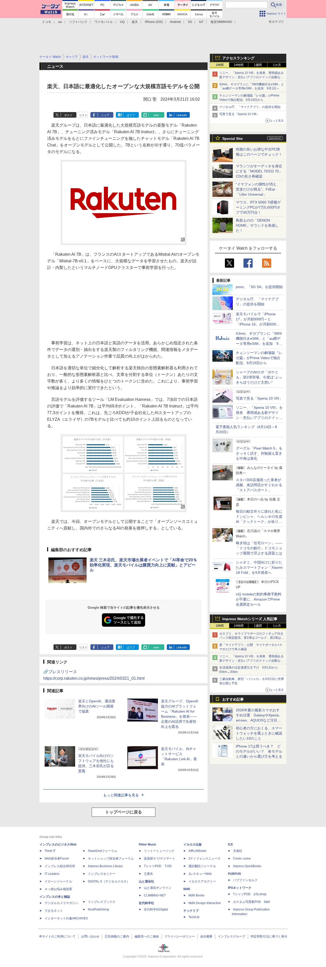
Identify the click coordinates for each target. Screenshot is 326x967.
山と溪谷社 (146, 881)
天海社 (237, 851)
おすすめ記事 (233, 699)
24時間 (238, 65)
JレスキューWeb (200, 874)
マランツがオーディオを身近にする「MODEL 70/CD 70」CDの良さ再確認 (259, 171)
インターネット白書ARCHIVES (66, 918)
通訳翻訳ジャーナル (202, 866)
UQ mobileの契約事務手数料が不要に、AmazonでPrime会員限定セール (258, 599)
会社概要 (206, 936)
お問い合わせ (90, 936)
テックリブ (191, 910)
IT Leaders (52, 874)
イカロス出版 (192, 844)
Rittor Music (147, 844)
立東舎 (148, 874)
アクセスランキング (238, 58)
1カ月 (277, 65)
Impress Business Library (105, 866)
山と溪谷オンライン (157, 888)
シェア (105, 115)
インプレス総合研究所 (60, 866)
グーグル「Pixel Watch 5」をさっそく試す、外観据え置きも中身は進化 (259, 453)
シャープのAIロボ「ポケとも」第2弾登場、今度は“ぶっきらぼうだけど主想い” (259, 377)
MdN (186, 889)
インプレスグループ (231, 936)
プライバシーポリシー (179, 936)
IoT (201, 22)
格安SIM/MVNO (221, 22)
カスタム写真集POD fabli (251, 902)
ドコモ (46, 22)
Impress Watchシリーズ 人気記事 (249, 619)
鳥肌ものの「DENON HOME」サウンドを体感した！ (257, 225)
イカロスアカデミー (202, 881)
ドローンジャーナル (58, 881)
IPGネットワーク (239, 888)
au (60, 22)
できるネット (54, 910)
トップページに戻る (123, 812)
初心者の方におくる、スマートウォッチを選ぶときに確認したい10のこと (259, 733)
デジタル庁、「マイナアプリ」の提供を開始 (249, 107)
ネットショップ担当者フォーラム (111, 858)
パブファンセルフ (245, 880)
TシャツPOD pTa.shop (249, 894)
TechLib (193, 917)
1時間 (220, 65)
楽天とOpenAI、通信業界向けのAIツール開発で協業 (96, 706)
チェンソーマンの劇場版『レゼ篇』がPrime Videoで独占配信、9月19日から (259, 358)
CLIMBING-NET (155, 895)
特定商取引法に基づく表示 (269, 936)
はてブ (131, 115)
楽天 (135, 22)
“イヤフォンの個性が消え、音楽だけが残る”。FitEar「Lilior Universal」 (258, 189)
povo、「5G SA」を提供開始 (259, 287)
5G (190, 22)
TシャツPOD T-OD (158, 866)
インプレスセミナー (101, 874)
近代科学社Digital (156, 909)
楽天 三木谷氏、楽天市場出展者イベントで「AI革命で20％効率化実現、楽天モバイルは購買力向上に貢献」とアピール (143, 565)
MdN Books (196, 895)
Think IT (50, 851)
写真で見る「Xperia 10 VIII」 (239, 114)
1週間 (258, 65)
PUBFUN (234, 874)
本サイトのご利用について (57, 936)
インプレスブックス (101, 902)
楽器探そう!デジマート (159, 858)
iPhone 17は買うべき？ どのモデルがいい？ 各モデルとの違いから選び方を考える (259, 751)
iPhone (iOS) (154, 22)
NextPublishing (98, 909)
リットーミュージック (159, 851)
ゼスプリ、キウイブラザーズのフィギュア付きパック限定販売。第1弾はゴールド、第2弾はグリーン (251, 638)
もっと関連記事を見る (121, 795)
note (156, 115)
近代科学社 (146, 903)
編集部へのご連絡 (146, 936)
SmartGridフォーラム (102, 851)
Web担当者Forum (57, 858)
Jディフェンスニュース (204, 858)
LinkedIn (181, 115)
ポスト (68, 115)
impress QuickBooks (247, 866)
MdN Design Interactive (204, 903)
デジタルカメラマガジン (61, 903)
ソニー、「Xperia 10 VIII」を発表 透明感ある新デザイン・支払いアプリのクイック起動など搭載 (251, 77)
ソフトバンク (78, 22)
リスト (83, 115)
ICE (230, 844)
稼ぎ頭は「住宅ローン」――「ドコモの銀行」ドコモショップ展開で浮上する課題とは (259, 548)
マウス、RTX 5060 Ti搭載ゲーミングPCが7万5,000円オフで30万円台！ (258, 207)
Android (175, 22)
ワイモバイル (103, 22)
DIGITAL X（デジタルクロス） (109, 881)
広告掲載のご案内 (117, 936)
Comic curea (242, 858)
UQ (122, 22)
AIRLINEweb (197, 851)
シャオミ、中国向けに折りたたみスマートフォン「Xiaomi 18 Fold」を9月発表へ (259, 567)
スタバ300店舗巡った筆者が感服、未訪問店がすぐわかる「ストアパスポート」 (259, 485)
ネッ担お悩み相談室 (58, 889)
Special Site (232, 139)
